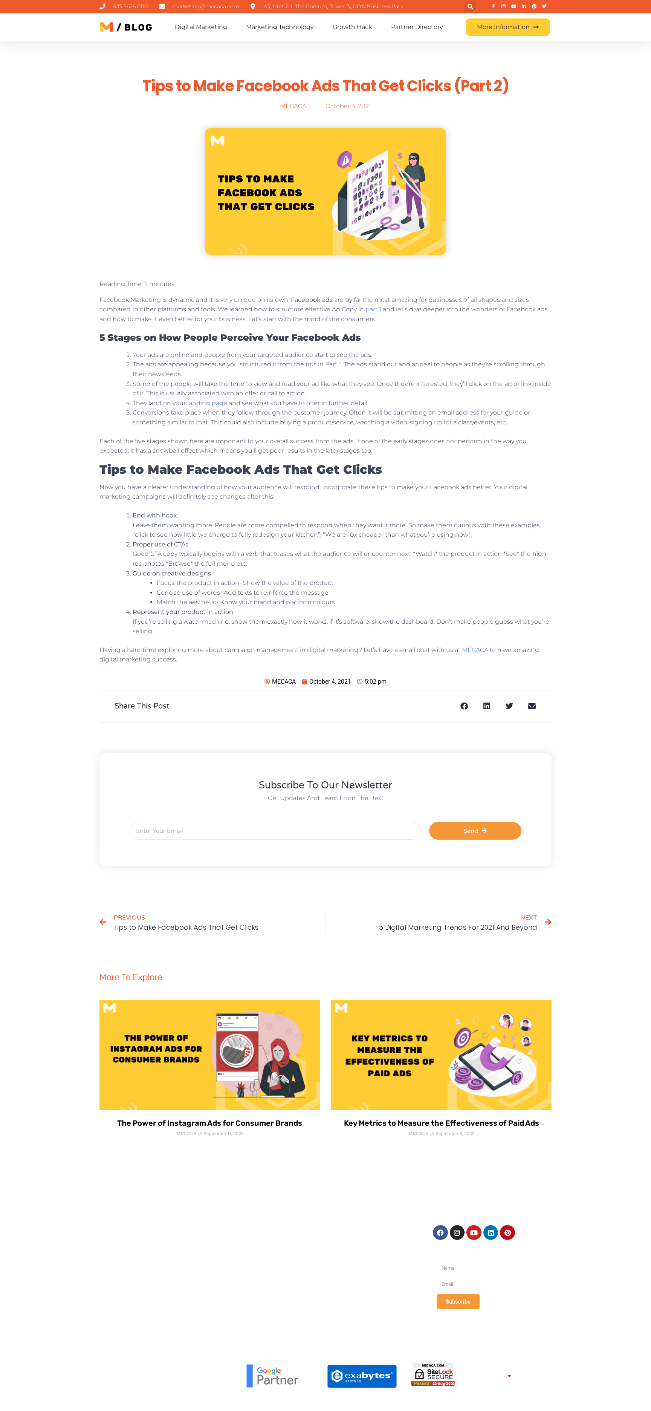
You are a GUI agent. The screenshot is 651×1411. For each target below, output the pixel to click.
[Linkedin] (490, 1232)
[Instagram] (457, 1232)
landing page (206, 403)
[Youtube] (473, 1232)
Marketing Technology (280, 27)
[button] (470, 6)
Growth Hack (352, 27)
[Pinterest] (507, 1232)
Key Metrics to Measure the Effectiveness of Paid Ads (441, 1123)
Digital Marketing (201, 27)
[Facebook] (440, 1232)
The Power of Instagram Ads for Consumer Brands (209, 1123)
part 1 (372, 309)
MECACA (474, 649)
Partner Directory (417, 27)
